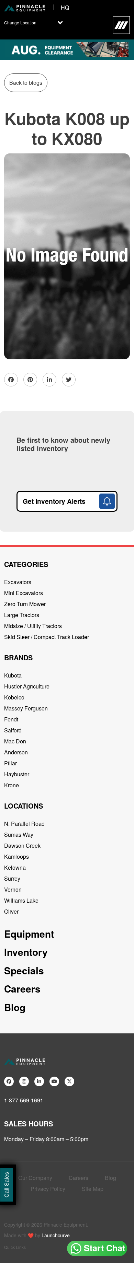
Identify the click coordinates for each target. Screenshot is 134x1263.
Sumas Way (18, 834)
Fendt (11, 719)
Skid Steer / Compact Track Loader (46, 637)
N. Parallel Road (24, 823)
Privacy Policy (48, 1189)
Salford (13, 730)
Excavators (17, 582)
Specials (24, 970)
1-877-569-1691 (23, 1100)
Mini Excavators (23, 593)
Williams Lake (21, 900)
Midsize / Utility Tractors (33, 626)
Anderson (16, 752)
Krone (11, 785)
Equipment (29, 934)
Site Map (92, 1189)
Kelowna (15, 867)
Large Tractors (21, 615)
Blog (14, 1007)
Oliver (11, 911)
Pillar (10, 763)
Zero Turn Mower (25, 604)
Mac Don (15, 741)
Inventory (26, 952)
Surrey (12, 878)
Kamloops (16, 856)
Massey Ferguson (26, 708)
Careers (22, 989)
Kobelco (14, 697)
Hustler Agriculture (26, 686)
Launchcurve (56, 1235)
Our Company (35, 1178)
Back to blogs (25, 82)
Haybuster (16, 774)
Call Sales (6, 1184)
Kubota (13, 675)
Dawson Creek (22, 845)
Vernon (13, 889)
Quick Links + (16, 1247)
